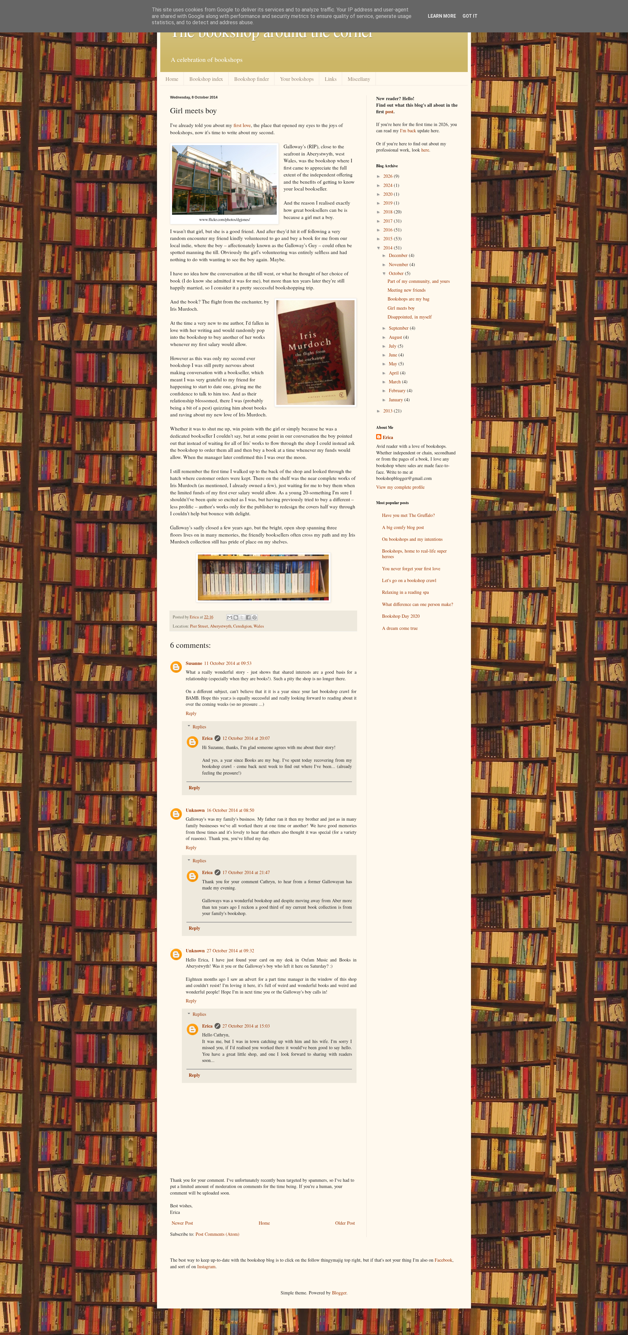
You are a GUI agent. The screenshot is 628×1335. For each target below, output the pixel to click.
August (396, 337)
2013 (388, 411)
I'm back (408, 130)
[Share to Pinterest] (254, 617)
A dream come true (400, 628)
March (395, 381)
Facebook (443, 1260)
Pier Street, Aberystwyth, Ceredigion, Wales (227, 626)
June (393, 355)
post (389, 111)
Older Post (345, 1223)
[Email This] (229, 617)
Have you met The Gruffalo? (408, 515)
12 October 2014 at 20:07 (246, 738)
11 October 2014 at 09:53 (228, 663)
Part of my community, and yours (419, 281)
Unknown (195, 810)
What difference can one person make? (417, 604)
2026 (388, 176)
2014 (388, 248)
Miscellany (359, 78)
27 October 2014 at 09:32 (230, 950)
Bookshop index (206, 78)
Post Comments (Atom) (217, 1234)
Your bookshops (297, 78)
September (399, 328)
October (397, 273)
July (393, 346)
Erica (207, 738)
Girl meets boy (401, 308)
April (394, 373)
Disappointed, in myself (410, 317)
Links (331, 78)
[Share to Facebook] (248, 617)
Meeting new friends (407, 290)
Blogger (339, 1292)
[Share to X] (242, 617)
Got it (470, 16)
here (425, 150)
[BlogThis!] (236, 617)
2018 (388, 212)
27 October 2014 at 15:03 (246, 1026)
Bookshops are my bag (408, 299)
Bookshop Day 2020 (401, 616)
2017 (388, 221)
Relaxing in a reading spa (405, 592)
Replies (199, 726)
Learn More (442, 16)
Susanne (194, 663)
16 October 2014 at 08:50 (230, 810)
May (393, 363)
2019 (388, 203)
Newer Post (182, 1223)
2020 (388, 194)
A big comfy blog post (403, 527)
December (399, 255)
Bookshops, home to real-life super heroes (414, 553)
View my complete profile (400, 487)
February (398, 390)
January (396, 399)
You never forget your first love (411, 568)
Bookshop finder (251, 78)
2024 (388, 185)
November (399, 264)
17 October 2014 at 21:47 (246, 872)
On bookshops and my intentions (412, 539)
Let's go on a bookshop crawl (409, 580)
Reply (191, 713)
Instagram (206, 1266)
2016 (388, 230)
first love (242, 125)
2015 (388, 238)
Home (172, 78)
